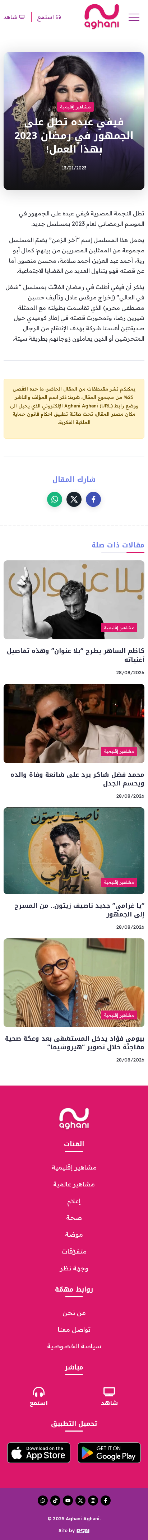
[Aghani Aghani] (102, 16)
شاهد (109, 1403)
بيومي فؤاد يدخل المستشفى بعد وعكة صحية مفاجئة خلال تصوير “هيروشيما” (74, 1043)
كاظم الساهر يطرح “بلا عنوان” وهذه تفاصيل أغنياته (75, 655)
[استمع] (39, 1391)
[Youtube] (68, 1500)
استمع (39, 1403)
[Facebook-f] (106, 1500)
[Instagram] (93, 1500)
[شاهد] (109, 1391)
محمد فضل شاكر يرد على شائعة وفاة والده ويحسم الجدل (77, 779)
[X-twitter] (80, 1500)
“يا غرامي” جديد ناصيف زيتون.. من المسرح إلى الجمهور (79, 910)
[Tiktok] (55, 1500)
